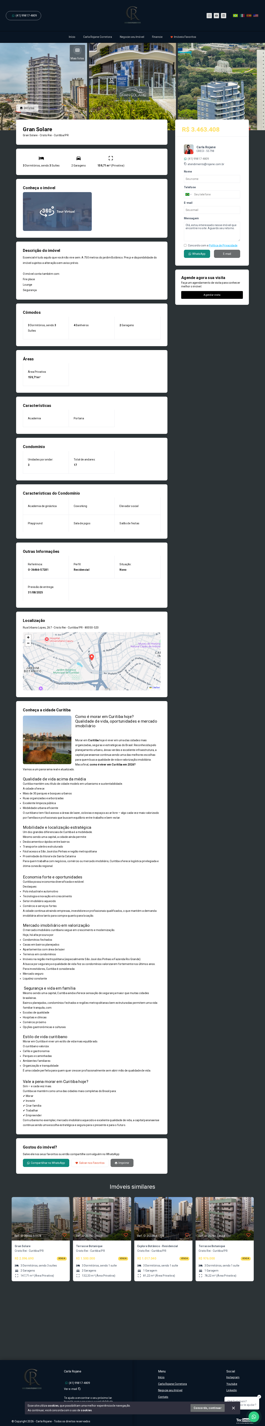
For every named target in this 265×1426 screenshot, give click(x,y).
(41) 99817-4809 (26, 15)
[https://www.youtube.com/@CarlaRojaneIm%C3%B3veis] (216, 15)
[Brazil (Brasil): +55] (188, 194)
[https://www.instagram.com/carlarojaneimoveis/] (209, 15)
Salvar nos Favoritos (92, 1162)
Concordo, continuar (208, 1408)
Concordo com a (212, 245)
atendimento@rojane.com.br (206, 164)
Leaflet (156, 687)
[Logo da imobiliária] (32, 1379)
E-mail (227, 253)
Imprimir (124, 1162)
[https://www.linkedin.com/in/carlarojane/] (223, 15)
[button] (28, 637)
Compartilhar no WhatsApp (48, 1162)
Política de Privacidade (223, 245)
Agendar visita (212, 295)
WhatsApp (198, 253)
